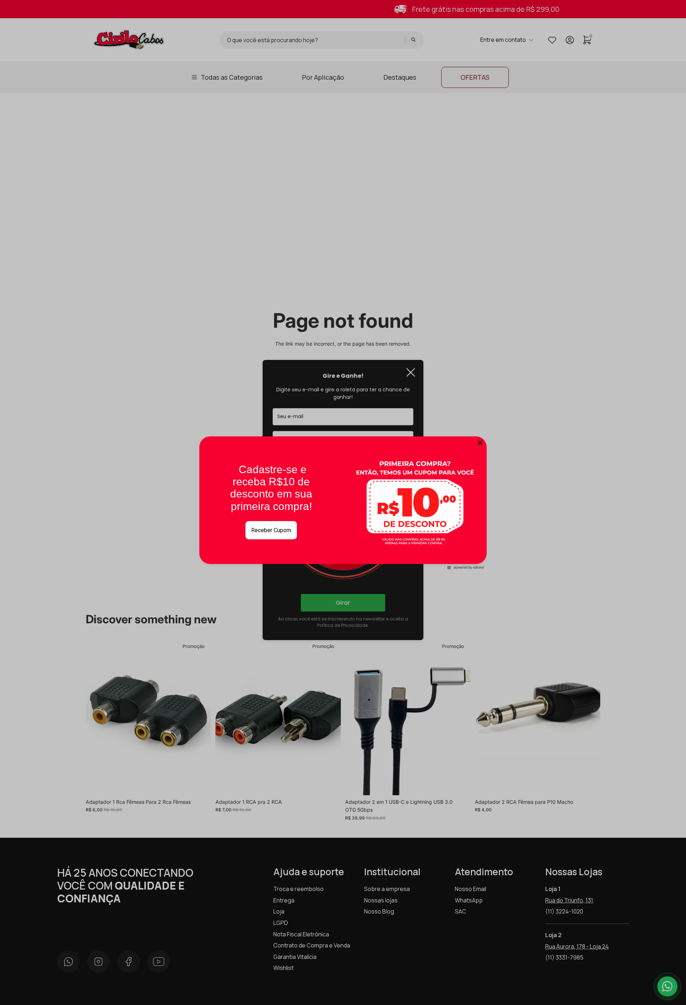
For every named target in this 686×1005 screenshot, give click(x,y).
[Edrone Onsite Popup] (343, 502)
